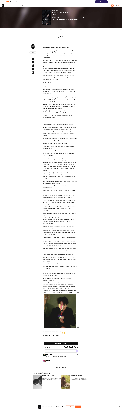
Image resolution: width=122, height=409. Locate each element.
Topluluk (18, 1)
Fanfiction (54, 14)
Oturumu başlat (69, 406)
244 (65, 40)
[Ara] (25, 2)
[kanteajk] (44, 361)
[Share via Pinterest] (33, 65)
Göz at (11, 1)
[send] (77, 351)
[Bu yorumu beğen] (78, 356)
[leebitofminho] (44, 355)
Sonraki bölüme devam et (61, 343)
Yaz (92, 1)
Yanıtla (50, 358)
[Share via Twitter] (33, 62)
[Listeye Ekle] (112, 6)
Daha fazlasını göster (61, 367)
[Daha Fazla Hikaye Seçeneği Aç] (33, 76)
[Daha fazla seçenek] (78, 354)
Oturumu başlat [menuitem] (112, 1)
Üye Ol (78, 406)
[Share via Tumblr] (33, 69)
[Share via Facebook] (33, 59)
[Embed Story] (33, 72)
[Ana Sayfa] (5, 2)
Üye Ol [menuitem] (119, 1)
